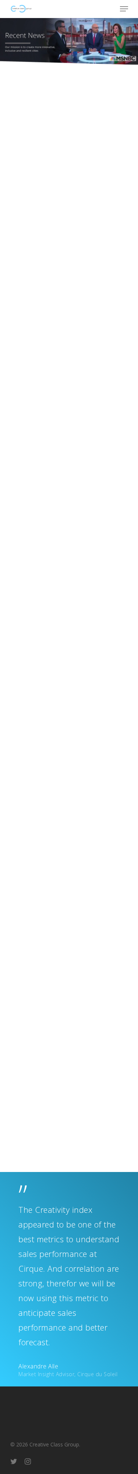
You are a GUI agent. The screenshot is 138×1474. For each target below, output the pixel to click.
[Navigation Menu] (124, 9)
